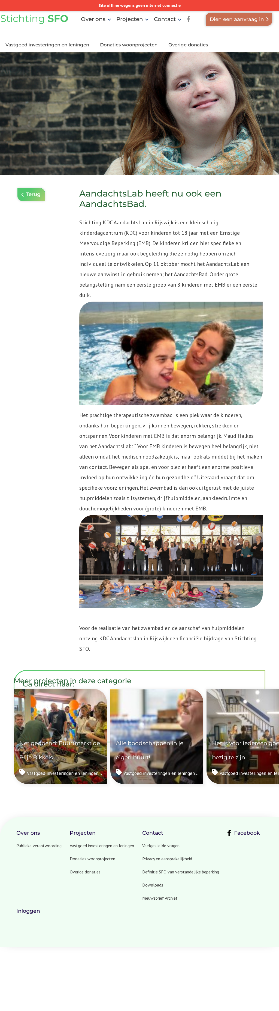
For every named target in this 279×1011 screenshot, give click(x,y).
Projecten (129, 19)
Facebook (247, 832)
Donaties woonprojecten (128, 44)
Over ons (93, 19)
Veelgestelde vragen (161, 845)
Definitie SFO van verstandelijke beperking (180, 872)
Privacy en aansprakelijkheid (167, 858)
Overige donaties (188, 44)
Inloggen (28, 911)
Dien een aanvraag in (237, 19)
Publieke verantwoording (39, 845)
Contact (165, 19)
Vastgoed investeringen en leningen (47, 44)
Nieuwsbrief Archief (160, 898)
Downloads (152, 885)
